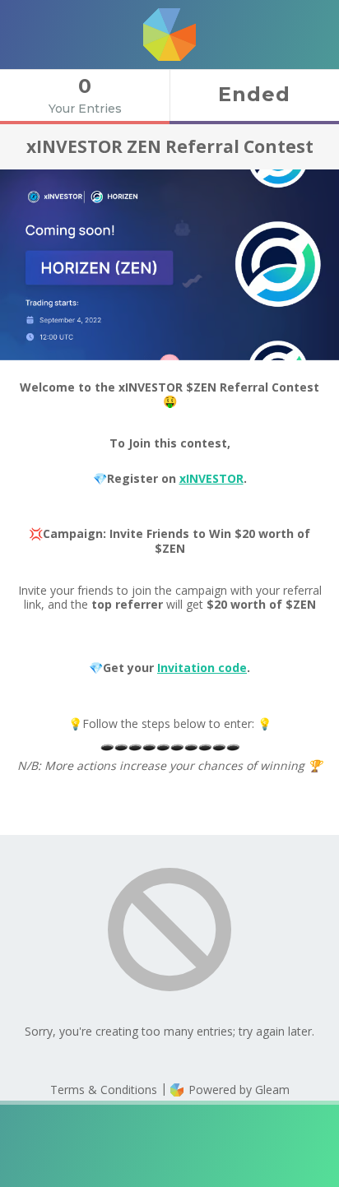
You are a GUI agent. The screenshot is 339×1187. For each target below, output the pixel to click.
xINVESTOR (211, 478)
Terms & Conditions (103, 1089)
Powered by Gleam (237, 1089)
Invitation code (202, 667)
